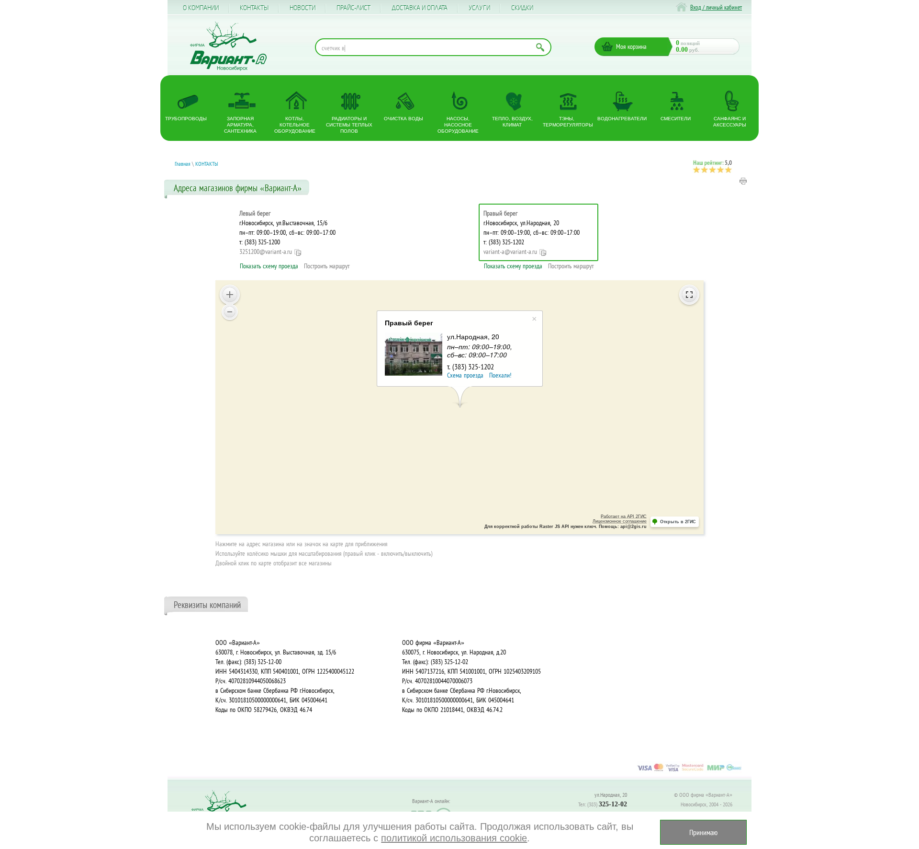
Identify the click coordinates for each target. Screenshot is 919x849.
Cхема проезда (465, 375)
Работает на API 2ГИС (624, 516)
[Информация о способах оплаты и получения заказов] (689, 771)
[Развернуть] (689, 294)
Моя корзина (631, 46)
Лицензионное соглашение (620, 521)
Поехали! (500, 375)
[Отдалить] (229, 312)
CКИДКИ (522, 8)
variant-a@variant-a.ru (510, 251)
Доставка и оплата (420, 8)
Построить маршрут (326, 266)
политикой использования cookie (454, 838)
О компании (201, 8)
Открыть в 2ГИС (678, 521)
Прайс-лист (353, 8)
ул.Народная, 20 (610, 794)
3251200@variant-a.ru (265, 251)
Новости (302, 8)
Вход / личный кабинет (716, 7)
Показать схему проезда (269, 266)
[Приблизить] (229, 294)
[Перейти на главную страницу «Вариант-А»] (223, 811)
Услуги (479, 8)
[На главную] (228, 46)
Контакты (254, 8)
